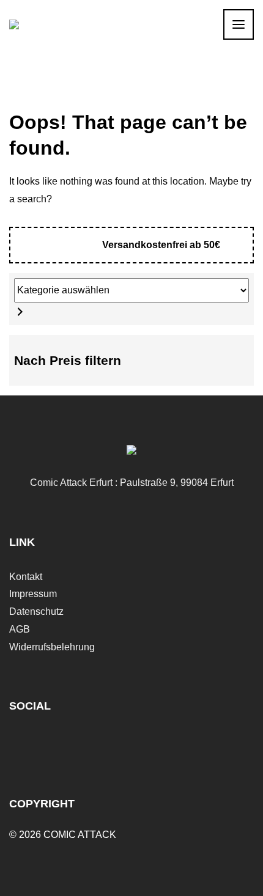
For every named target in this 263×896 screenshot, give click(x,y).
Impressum (33, 594)
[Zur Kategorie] (20, 311)
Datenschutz (36, 611)
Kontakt (25, 576)
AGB (19, 629)
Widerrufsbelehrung (52, 647)
